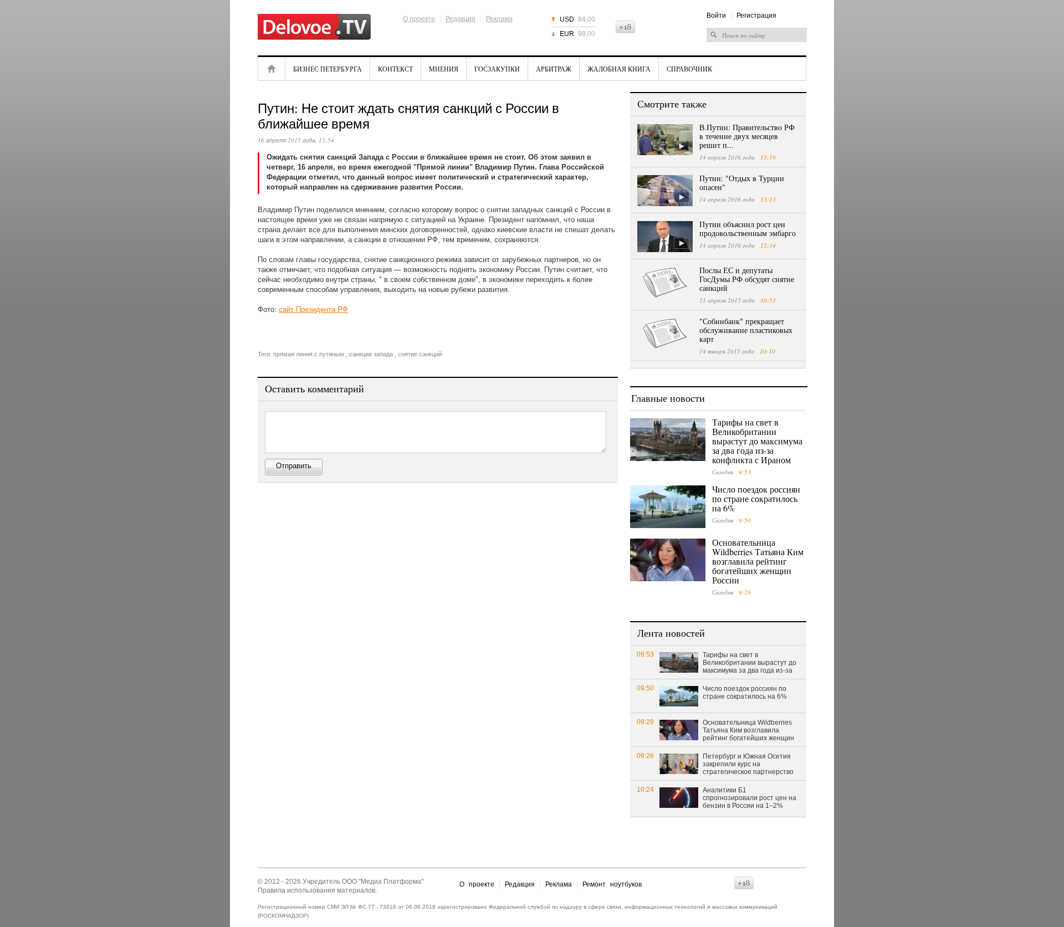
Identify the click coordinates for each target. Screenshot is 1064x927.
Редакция (460, 19)
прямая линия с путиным (308, 354)
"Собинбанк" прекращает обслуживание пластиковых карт (745, 330)
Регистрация (756, 15)
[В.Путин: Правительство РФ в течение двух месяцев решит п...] (665, 139)
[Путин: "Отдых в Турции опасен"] (665, 190)
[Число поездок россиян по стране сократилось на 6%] (667, 506)
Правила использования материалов (316, 890)
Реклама (499, 19)
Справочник (689, 68)
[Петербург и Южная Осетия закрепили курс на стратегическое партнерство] (678, 763)
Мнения (443, 68)
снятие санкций (420, 354)
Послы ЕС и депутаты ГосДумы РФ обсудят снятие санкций (746, 279)
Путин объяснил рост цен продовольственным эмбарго (747, 228)
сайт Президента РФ (313, 309)
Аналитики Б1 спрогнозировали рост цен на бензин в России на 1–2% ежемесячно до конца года (749, 798)
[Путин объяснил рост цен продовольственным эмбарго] (665, 236)
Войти (716, 15)
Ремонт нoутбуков (612, 884)
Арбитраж (553, 68)
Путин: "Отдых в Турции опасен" (741, 182)
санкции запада (371, 354)
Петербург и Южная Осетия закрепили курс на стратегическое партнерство (748, 764)
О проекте (419, 19)
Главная (272, 68)
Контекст (395, 68)
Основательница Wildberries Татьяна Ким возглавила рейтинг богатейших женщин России (758, 561)
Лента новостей (671, 632)
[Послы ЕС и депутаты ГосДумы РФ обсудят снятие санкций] (665, 282)
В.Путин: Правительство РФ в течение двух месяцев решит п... (747, 136)
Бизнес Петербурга (327, 68)
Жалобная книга (619, 68)
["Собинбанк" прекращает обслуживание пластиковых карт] (665, 333)
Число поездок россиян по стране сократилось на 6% (756, 498)
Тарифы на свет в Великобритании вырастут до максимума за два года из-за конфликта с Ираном (757, 440)
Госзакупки (497, 68)
